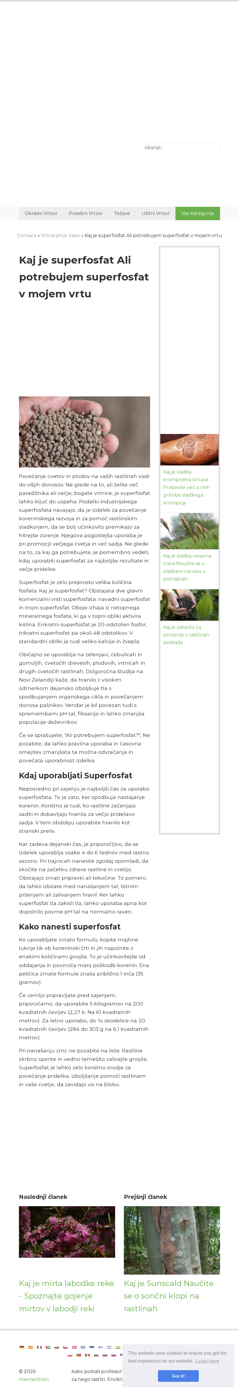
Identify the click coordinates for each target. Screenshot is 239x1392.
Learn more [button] (207, 1361)
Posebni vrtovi (85, 213)
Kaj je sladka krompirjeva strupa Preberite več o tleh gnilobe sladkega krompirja (186, 487)
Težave (122, 213)
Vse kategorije (197, 213)
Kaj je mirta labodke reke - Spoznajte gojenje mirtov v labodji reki (66, 1295)
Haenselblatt (34, 1379)
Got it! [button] (178, 1376)
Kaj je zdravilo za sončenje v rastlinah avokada (186, 634)
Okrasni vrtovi (41, 213)
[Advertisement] (119, 54)
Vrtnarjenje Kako (60, 235)
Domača (26, 235)
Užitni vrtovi (155, 213)
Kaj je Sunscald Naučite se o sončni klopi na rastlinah (169, 1295)
